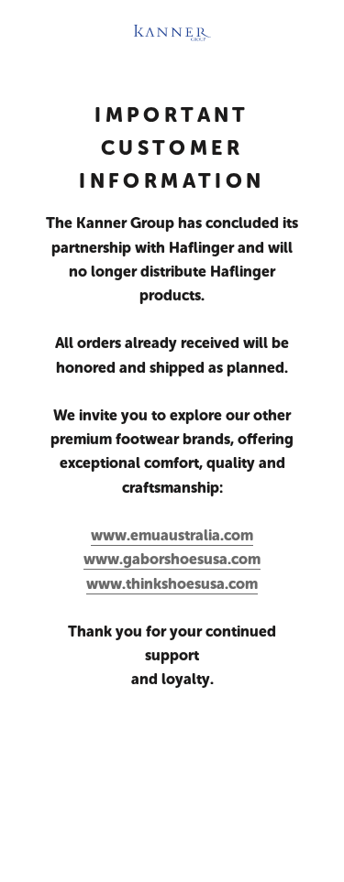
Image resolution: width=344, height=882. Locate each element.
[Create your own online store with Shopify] (172, 795)
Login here (172, 850)
